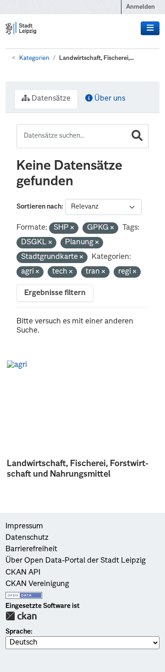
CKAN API (23, 572)
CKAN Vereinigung (37, 584)
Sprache (18, 632)
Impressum (24, 526)
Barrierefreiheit (31, 549)
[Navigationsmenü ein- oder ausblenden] (150, 28)
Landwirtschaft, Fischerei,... (96, 58)
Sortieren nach (38, 207)
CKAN (21, 616)
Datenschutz (27, 538)
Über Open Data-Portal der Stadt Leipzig (76, 560)
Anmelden (140, 7)
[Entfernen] (72, 228)
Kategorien (34, 58)
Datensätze (50, 98)
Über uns (109, 98)
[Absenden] (137, 136)
